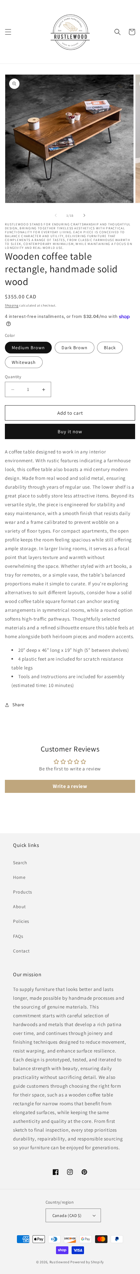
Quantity (13, 376)
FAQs (18, 936)
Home (19, 877)
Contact (21, 951)
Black (110, 348)
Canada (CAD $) (67, 1215)
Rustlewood (59, 1262)
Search (20, 863)
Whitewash (24, 362)
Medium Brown (28, 348)
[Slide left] (56, 215)
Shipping (12, 305)
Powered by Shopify (87, 1262)
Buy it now (70, 431)
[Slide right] (84, 215)
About (19, 906)
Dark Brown (75, 348)
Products (22, 892)
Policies (21, 921)
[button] (8, 32)
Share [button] (18, 705)
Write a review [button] (70, 786)
